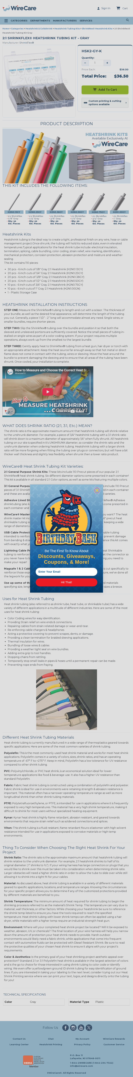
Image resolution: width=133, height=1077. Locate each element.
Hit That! (66, 582)
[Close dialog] (97, 490)
